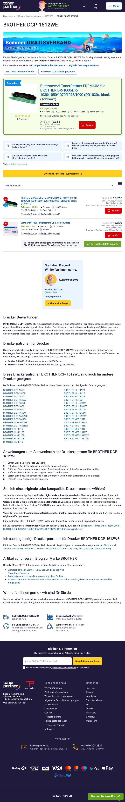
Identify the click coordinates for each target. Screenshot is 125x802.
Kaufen (89, 125)
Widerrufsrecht (51, 704)
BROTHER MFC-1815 (74, 425)
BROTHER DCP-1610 (13, 409)
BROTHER (49, 16)
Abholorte (49, 729)
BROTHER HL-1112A (74, 390)
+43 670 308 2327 (58, 6)
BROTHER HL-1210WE (75, 406)
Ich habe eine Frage (58, 303)
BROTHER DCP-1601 (13, 406)
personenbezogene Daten (64, 667)
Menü (116, 6)
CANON (89, 708)
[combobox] (59, 185)
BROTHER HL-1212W (75, 412)
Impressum (91, 720)
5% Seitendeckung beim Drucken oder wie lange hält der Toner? (35, 145)
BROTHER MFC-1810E (75, 422)
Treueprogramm (52, 716)
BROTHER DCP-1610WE (15, 416)
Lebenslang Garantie (54, 725)
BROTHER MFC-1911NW (76, 438)
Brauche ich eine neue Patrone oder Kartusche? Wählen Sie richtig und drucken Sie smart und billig (94, 146)
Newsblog (91, 696)
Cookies (48, 712)
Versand (57, 124)
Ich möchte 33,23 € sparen (104, 244)
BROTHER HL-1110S (13, 438)
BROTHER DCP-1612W (14, 419)
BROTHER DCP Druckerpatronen (58, 71)
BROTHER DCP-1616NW (15, 425)
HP (87, 704)
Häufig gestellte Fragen (55, 720)
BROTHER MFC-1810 (74, 419)
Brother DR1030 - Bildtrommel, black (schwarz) (45, 222)
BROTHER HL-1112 (13, 442)
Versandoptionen (53, 688)
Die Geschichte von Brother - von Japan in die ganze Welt (36, 569)
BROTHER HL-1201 (74, 400)
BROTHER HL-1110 (13, 429)
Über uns (90, 688)
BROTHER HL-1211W (75, 409)
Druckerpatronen (33, 16)
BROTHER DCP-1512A (14, 400)
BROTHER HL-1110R (13, 435)
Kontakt (89, 692)
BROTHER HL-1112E (74, 393)
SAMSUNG (91, 712)
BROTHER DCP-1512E (14, 403)
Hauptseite (8, 16)
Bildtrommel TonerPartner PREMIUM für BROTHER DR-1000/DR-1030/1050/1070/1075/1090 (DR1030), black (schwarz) (49, 201)
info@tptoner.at (53, 296)
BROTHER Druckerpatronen (20, 71)
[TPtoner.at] (12, 5)
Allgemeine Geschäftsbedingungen (61, 700)
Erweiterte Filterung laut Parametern (62, 173)
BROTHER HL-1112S (74, 396)
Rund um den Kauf (55, 682)
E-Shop (19, 16)
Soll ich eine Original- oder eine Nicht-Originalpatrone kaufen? (30, 156)
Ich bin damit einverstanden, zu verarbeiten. (58, 667)
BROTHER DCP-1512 (13, 396)
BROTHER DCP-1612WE (15, 422)
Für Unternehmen (94, 700)
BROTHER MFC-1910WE (76, 435)
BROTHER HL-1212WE (75, 416)
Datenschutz (50, 708)
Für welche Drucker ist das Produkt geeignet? (59, 116)
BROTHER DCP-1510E (14, 393)
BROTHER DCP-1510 (13, 390)
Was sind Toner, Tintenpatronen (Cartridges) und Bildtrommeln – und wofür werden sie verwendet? (95, 156)
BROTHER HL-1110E (13, 432)
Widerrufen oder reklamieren (58, 696)
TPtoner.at (92, 682)
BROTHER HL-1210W (75, 403)
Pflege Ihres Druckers (18, 573)
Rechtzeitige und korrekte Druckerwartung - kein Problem (36, 576)
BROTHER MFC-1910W (75, 432)
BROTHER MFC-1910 (74, 429)
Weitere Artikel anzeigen (15, 164)
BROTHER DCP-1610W (14, 412)
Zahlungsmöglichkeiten (56, 692)
